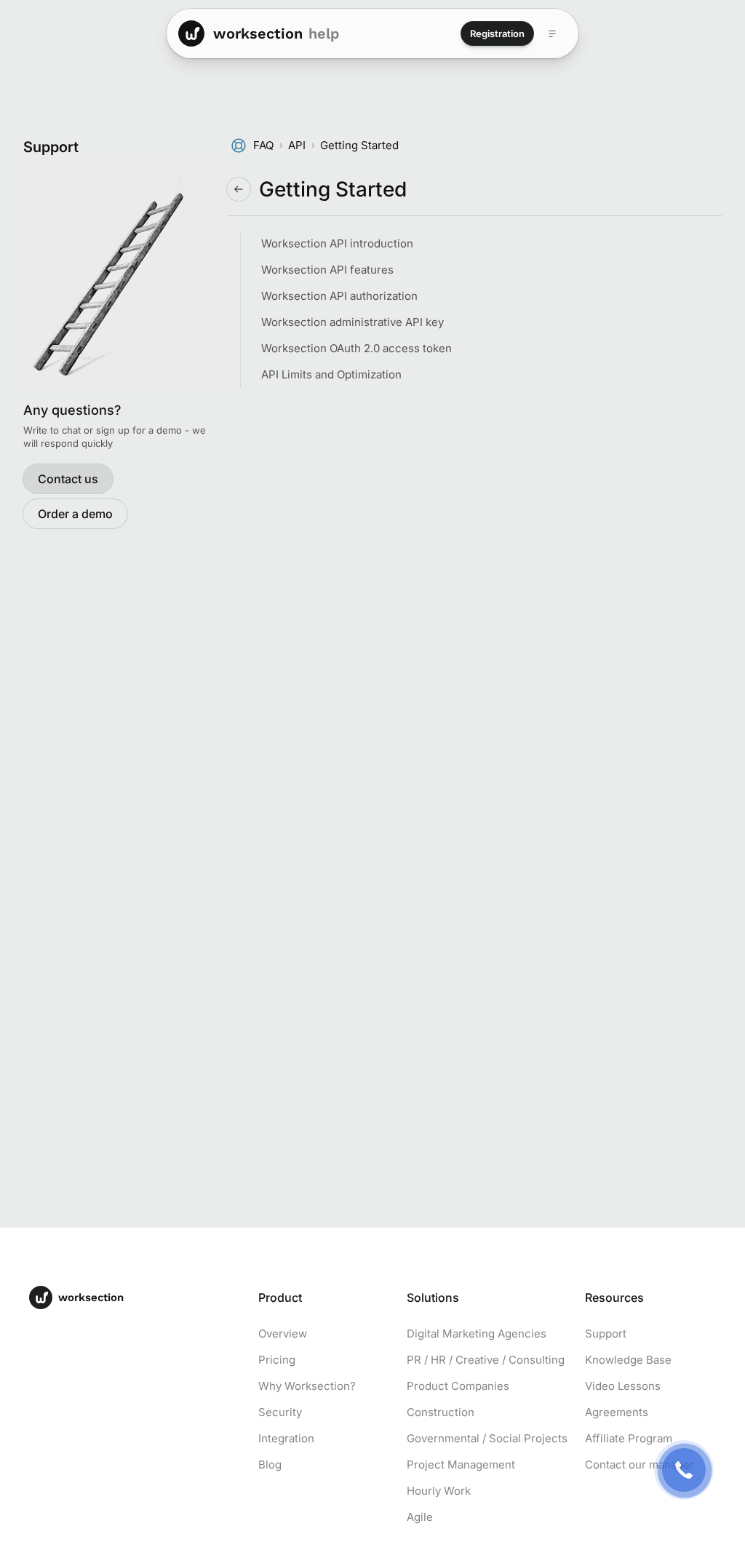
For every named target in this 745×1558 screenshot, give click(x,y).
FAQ (263, 145)
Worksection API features (327, 270)
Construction (440, 1412)
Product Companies (458, 1386)
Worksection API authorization (339, 296)
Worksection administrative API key (352, 322)
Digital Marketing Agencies (476, 1333)
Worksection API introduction (337, 243)
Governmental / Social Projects (487, 1438)
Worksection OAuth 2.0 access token (356, 348)
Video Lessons (623, 1386)
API (297, 145)
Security (280, 1412)
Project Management (461, 1464)
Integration (286, 1438)
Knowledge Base (628, 1360)
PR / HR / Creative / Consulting (486, 1360)
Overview (282, 1333)
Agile (420, 1517)
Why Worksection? (307, 1386)
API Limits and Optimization (331, 374)
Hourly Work (439, 1491)
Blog (270, 1464)
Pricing (276, 1360)
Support (605, 1333)
